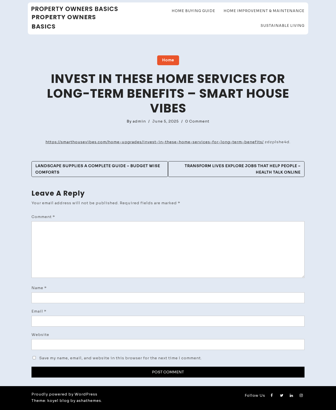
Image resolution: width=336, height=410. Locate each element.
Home (168, 60)
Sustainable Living (282, 25)
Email (38, 311)
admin (139, 121)
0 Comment (197, 121)
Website (40, 334)
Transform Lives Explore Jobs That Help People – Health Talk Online (243, 168)
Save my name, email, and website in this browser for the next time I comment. (120, 358)
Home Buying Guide (193, 11)
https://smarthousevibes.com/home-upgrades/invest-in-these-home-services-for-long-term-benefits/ (155, 142)
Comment (43, 216)
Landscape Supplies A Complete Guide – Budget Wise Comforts (97, 168)
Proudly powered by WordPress (64, 394)
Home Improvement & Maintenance (264, 11)
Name (39, 287)
